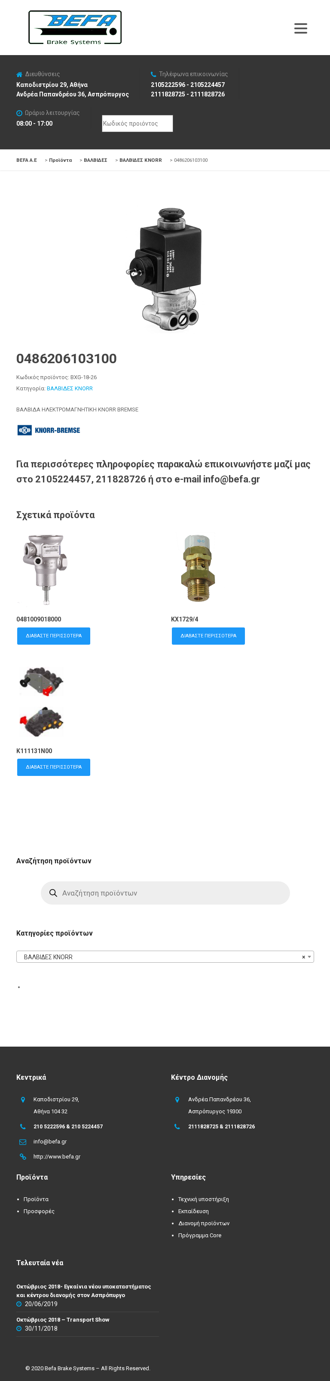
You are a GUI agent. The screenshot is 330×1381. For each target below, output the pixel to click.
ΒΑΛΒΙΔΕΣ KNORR (70, 388)
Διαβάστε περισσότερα (54, 636)
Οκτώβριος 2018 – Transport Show (63, 1319)
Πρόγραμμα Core (199, 1235)
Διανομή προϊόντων (203, 1223)
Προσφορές (39, 1211)
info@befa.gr (50, 1141)
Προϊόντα (36, 1199)
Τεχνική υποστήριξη (203, 1199)
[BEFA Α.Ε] (75, 14)
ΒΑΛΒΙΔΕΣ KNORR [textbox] (162, 957)
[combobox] (165, 957)
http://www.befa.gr (57, 1156)
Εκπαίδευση (193, 1211)
